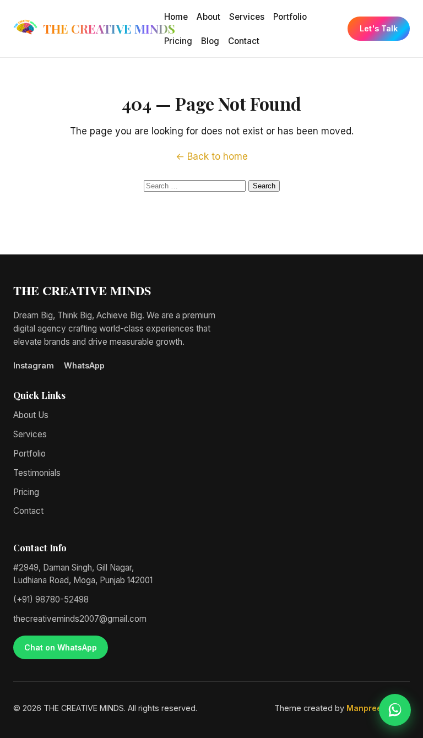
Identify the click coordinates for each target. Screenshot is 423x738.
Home (176, 17)
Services (246, 17)
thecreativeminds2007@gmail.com (80, 619)
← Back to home (212, 156)
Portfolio (290, 17)
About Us (30, 415)
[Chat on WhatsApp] (395, 710)
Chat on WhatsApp (60, 647)
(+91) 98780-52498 (51, 599)
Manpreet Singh (378, 708)
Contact (243, 41)
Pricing (178, 41)
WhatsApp (84, 365)
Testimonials (37, 473)
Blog (210, 41)
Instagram (33, 365)
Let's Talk (379, 28)
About (208, 17)
